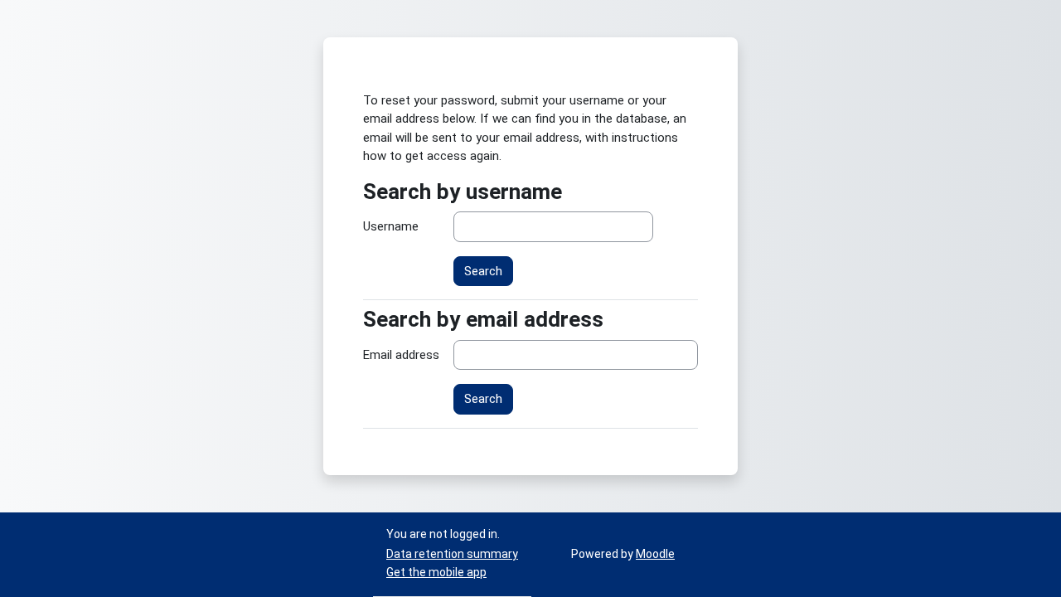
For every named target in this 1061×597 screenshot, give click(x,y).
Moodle (655, 554)
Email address (401, 354)
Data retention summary (452, 554)
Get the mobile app (436, 572)
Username (391, 226)
